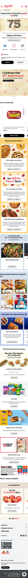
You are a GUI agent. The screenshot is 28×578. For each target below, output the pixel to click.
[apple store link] (6, 545)
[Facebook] (21, 536)
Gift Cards (22, 49)
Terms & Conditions (16, 574)
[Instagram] (23, 536)
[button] (22, 6)
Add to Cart (14, 135)
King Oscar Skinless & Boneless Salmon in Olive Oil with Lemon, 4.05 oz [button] (13, 128)
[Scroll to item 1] (12, 96)
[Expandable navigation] (2, 6)
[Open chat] (24, 574)
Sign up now (5, 567)
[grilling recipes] (21, 287)
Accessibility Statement (14, 573)
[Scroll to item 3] (15, 96)
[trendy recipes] (7, 287)
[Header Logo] (8, 6)
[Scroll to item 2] (14, 96)
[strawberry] (21, 302)
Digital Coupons (13, 49)
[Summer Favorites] (7, 302)
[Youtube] (26, 536)
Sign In (7, 62)
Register (20, 62)
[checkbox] (24, 108)
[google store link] (6, 548)
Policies (5, 573)
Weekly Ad (5, 49)
